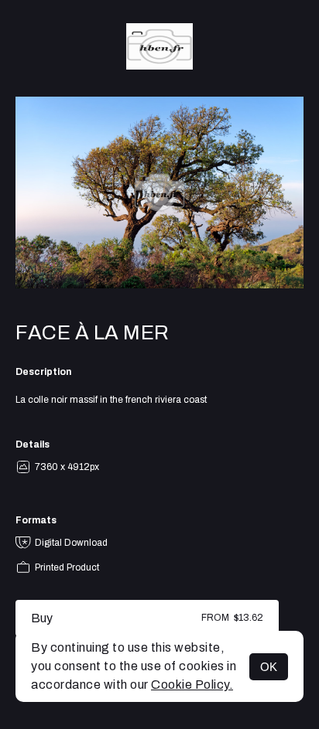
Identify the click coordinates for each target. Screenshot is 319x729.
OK (268, 666)
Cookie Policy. (192, 684)
